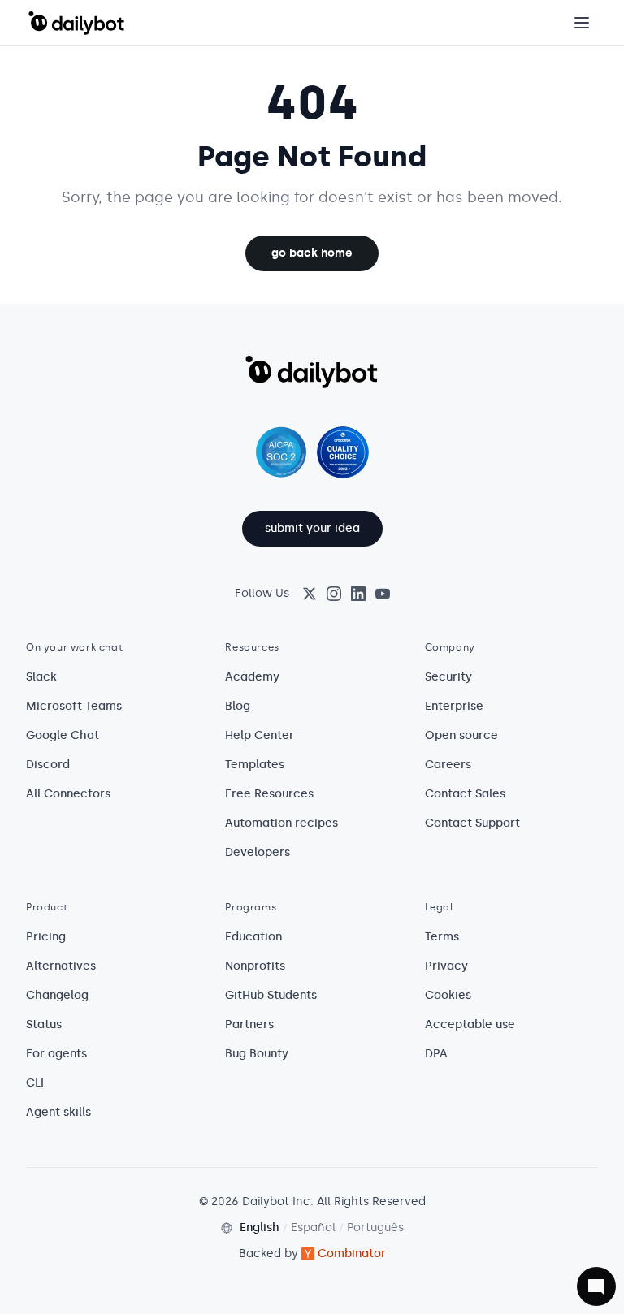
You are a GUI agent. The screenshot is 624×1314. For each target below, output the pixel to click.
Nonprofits (255, 966)
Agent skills (58, 1112)
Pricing (46, 937)
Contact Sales (465, 794)
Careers (448, 765)
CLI (35, 1083)
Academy (252, 677)
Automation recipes (281, 823)
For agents (56, 1054)
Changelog (57, 995)
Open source (461, 735)
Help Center (259, 735)
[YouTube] (382, 593)
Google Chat (62, 735)
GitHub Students (271, 995)
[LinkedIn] (358, 593)
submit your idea (312, 528)
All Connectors (68, 794)
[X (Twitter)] (309, 593)
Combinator (352, 1253)
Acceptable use (470, 1024)
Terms (442, 937)
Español (313, 1227)
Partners (249, 1024)
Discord (48, 765)
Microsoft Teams (74, 706)
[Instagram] (334, 593)
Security (448, 677)
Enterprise (454, 706)
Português (375, 1227)
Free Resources (269, 794)
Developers (257, 852)
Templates (254, 765)
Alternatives (61, 966)
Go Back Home (312, 253)
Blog (237, 706)
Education (253, 937)
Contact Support (472, 823)
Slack (41, 677)
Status (44, 1024)
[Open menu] (582, 22)
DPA (436, 1054)
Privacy (446, 966)
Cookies (448, 995)
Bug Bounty (256, 1054)
